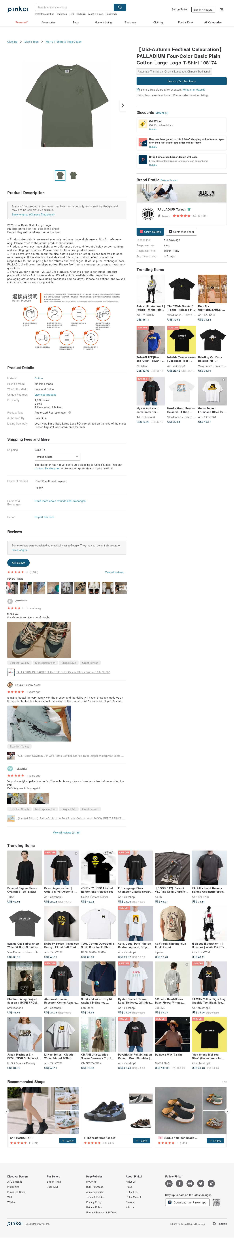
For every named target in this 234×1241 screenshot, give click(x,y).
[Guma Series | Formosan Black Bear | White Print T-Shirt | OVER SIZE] (212, 391)
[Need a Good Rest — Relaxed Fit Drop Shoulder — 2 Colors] (181, 391)
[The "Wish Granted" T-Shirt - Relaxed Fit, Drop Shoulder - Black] (181, 289)
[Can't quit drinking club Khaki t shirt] (172, 923)
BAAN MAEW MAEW (93, 952)
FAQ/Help (91, 1181)
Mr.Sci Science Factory (21, 1063)
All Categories (14, 1181)
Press (129, 1187)
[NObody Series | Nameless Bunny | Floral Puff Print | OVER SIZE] (61, 923)
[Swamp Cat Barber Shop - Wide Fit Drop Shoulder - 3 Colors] (24, 923)
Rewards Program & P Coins (101, 1212)
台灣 (71, 14)
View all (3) (162, 113)
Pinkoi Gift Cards (16, 1192)
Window (11, 1202)
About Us (131, 1181)
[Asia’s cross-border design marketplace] (17, 9)
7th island (142, 366)
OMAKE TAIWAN (91, 1063)
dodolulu (81, 14)
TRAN (10, 896)
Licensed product (45, 394)
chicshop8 (179, 366)
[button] (150, 232)
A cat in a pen (95, 14)
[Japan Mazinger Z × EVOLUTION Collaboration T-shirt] (24, 1034)
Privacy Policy (94, 1202)
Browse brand (169, 180)
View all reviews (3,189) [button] (66, 832)
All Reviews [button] (18, 563)
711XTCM (148, 315)
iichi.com (130, 1207)
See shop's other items (182, 81)
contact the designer (47, 468)
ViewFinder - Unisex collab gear (186, 315)
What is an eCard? (193, 89)
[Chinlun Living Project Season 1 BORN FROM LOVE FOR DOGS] (24, 978)
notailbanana (15, 1007)
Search (120, 7)
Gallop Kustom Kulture (95, 896)
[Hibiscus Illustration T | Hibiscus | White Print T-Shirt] (209, 923)
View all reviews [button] (114, 572)
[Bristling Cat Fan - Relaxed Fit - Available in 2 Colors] (212, 340)
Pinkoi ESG (132, 1192)
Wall (9, 1197)
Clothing (12, 41)
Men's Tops (31, 41)
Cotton (77, 41)
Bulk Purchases (94, 1187)
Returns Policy (94, 1207)
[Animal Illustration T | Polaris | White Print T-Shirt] (151, 289)
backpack (62, 14)
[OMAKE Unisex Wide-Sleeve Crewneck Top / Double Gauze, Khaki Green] (98, 1034)
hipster (159, 952)
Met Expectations (45, 663)
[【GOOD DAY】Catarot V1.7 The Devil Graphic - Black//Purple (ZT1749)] (172, 868)
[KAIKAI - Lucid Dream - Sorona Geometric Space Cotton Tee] (209, 868)
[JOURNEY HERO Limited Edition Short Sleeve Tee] (98, 868)
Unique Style (68, 663)
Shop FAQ (52, 1187)
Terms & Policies (95, 1197)
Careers (130, 1202)
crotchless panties (44, 14)
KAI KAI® (209, 315)
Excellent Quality (19, 663)
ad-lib (158, 896)
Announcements (94, 1192)
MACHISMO (162, 1063)
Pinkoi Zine (13, 1187)
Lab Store (87, 1007)
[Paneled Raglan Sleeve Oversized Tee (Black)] (24, 868)
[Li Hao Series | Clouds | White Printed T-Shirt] (61, 1034)
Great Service (90, 663)
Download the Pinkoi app (190, 1202)
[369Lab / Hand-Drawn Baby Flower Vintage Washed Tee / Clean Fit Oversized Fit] (172, 978)
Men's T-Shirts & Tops (59, 41)
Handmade (111, 14)
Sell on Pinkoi (179, 9)
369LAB (160, 1007)
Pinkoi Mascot (133, 1197)
